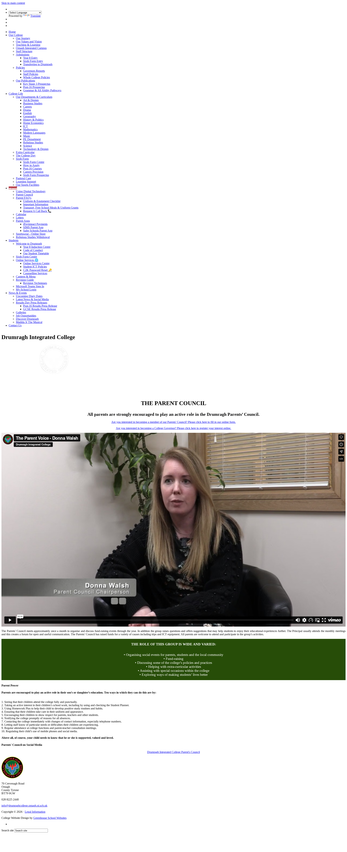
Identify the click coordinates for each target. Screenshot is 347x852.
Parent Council (24, 194)
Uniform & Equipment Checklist (41, 201)
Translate (35, 15)
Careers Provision (33, 171)
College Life (16, 93)
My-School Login (26, 289)
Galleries (21, 312)
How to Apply (31, 165)
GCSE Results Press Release (39, 309)
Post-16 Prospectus (34, 87)
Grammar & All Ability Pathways (42, 90)
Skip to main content (13, 3)
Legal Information (35, 811)
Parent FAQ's (23, 197)
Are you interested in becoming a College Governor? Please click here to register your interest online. (173, 428)
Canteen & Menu (26, 276)
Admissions (22, 54)
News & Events (18, 292)
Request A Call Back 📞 (37, 211)
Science (27, 145)
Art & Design (31, 100)
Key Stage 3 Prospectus (36, 83)
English (27, 113)
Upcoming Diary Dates (29, 296)
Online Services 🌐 (27, 260)
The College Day (26, 155)
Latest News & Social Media (32, 299)
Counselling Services (35, 273)
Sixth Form (22, 158)
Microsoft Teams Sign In (30, 286)
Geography (29, 116)
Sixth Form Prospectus (36, 175)
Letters (20, 217)
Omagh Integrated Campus (31, 48)
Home (12, 31)
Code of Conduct (33, 250)
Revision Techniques (35, 283)
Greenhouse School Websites (50, 817)
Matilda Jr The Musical (29, 322)
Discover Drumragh (27, 318)
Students (13, 240)
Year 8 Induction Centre (36, 246)
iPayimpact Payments (35, 224)
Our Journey (23, 38)
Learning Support (26, 181)
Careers (27, 106)
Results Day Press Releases (31, 302)
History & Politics (33, 119)
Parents (13, 188)
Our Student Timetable (36, 253)
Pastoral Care (23, 178)
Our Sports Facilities (27, 184)
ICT (25, 126)
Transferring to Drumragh (37, 64)
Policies (20, 67)
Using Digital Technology (31, 191)
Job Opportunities (26, 315)
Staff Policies (30, 74)
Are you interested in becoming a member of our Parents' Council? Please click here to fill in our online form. (173, 422)
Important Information (35, 204)
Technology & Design (35, 149)
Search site (7, 830)
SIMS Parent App (33, 227)
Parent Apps (23, 220)
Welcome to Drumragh (29, 243)
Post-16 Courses (32, 168)
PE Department (32, 139)
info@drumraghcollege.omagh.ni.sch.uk (24, 805)
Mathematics (30, 129)
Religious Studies (33, 142)
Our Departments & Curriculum (34, 96)
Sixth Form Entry (33, 61)
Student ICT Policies (35, 266)
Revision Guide (25, 279)
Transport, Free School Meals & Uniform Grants (50, 207)
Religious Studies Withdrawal (33, 237)
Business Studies (32, 103)
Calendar (21, 214)
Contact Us (15, 325)
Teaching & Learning (28, 44)
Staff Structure (24, 51)
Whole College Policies (36, 77)
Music (26, 136)
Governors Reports (34, 70)
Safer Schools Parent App (37, 230)
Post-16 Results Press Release (40, 305)
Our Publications (25, 80)
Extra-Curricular (25, 152)
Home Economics (33, 122)
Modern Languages (34, 132)
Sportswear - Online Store (31, 233)
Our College (16, 35)
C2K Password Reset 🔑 (37, 270)
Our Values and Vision (29, 41)
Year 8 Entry (30, 57)
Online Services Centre (36, 263)
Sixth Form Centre (33, 162)
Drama (27, 109)
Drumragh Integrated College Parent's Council (173, 752)
